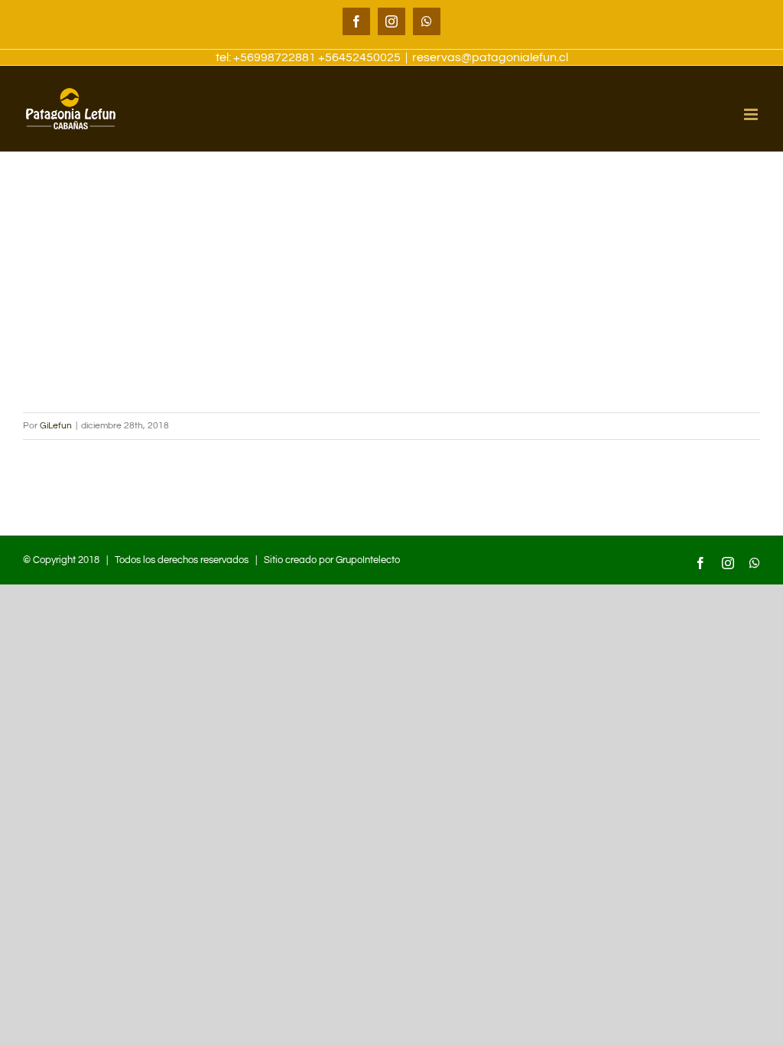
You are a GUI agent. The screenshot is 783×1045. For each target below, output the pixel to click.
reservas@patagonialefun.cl (490, 57)
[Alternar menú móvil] (752, 114)
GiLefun (56, 426)
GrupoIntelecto (368, 560)
